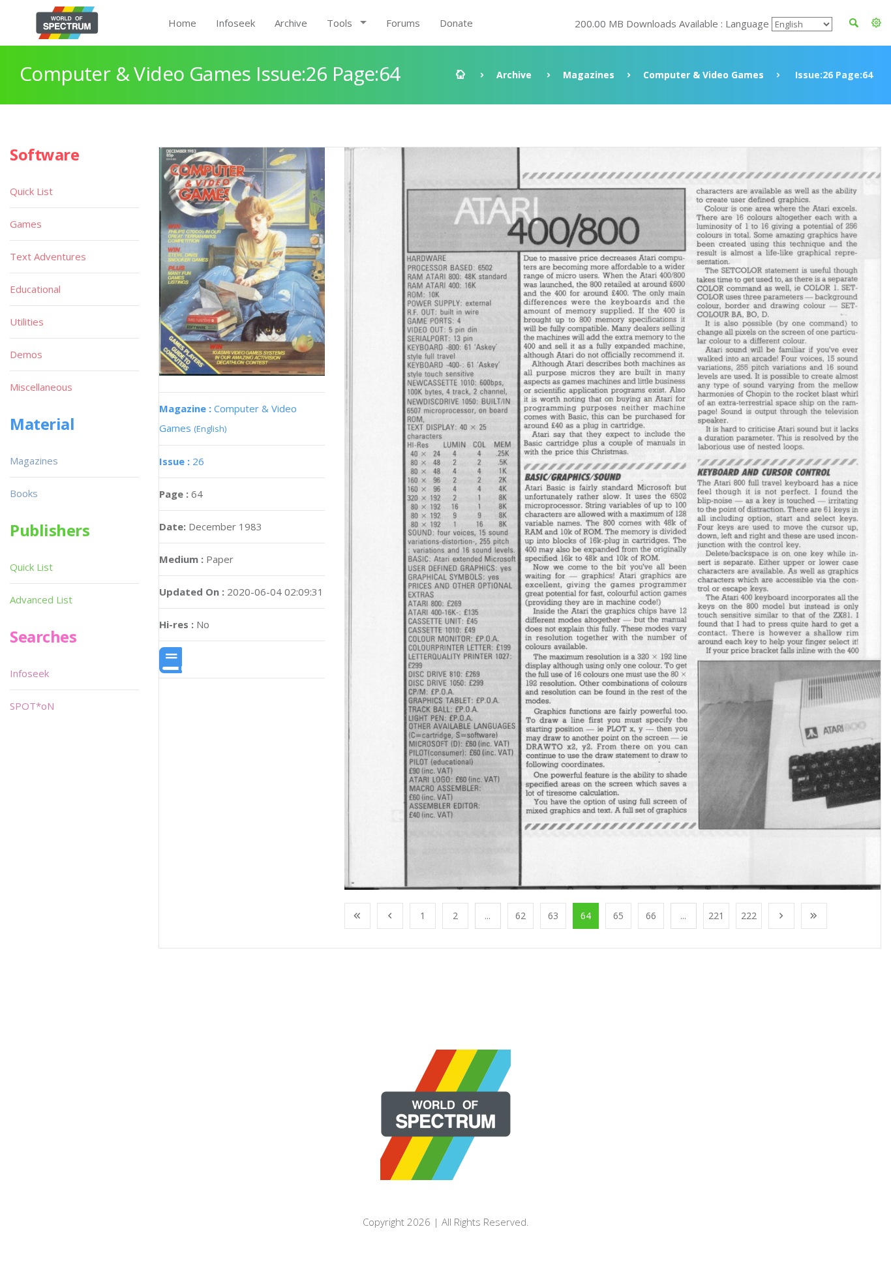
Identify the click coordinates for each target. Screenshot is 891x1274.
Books (24, 493)
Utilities (27, 321)
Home (182, 22)
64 (586, 915)
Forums (403, 22)
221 (716, 915)
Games (26, 223)
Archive (291, 22)
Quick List (31, 191)
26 (181, 461)
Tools (339, 22)
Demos (26, 354)
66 (651, 915)
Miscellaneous (41, 386)
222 (749, 915)
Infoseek (235, 22)
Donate (456, 22)
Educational (35, 289)
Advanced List (41, 599)
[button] (876, 22)
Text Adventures (48, 256)
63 (553, 915)
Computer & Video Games (703, 74)
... (488, 915)
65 (618, 915)
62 (520, 915)
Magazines (588, 74)
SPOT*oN (32, 705)
